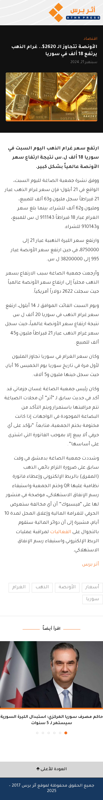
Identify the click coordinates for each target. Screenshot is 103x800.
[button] (5, 687)
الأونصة (67, 587)
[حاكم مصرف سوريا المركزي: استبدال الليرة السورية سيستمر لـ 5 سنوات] (51, 675)
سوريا (92, 599)
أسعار (92, 587)
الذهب (42, 587)
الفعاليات (60, 532)
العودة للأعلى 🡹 (51, 769)
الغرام (19, 587)
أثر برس (90, 564)
